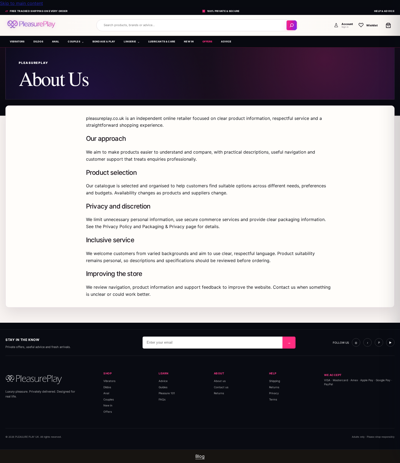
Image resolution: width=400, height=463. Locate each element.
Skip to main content (21, 3)
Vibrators (109, 381)
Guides (163, 387)
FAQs (162, 399)
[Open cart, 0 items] (388, 25)
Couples (108, 399)
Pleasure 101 (167, 393)
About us (220, 381)
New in (107, 405)
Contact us (221, 387)
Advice (163, 381)
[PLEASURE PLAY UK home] (49, 25)
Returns (219, 393)
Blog (200, 456)
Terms (273, 399)
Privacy (274, 393)
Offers (107, 411)
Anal (106, 393)
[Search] (292, 25)
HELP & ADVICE (384, 11)
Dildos (107, 387)
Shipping (274, 381)
